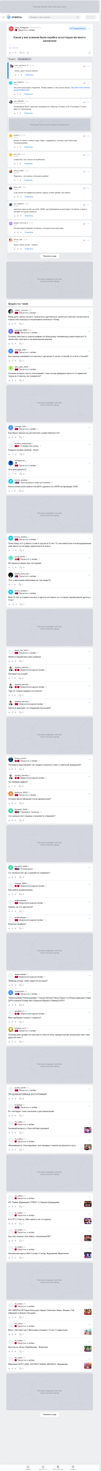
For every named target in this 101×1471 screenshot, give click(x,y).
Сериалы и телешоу (29, 812)
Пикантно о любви (26, 30)
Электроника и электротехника (35, 483)
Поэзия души (26, 869)
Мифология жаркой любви (32, 670)
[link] (49, 317)
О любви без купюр (29, 446)
